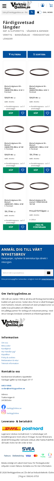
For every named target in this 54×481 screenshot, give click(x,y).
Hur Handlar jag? (8, 351)
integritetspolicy (47, 279)
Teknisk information (10, 363)
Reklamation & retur (10, 360)
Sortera (40, 54)
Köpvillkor (5, 354)
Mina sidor (6, 345)
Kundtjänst (6, 348)
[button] (4, 6)
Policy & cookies (8, 357)
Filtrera (16, 54)
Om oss (4, 342)
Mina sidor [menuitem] (42, 5)
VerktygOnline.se (14, 408)
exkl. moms (48, 12)
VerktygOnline (13, 413)
